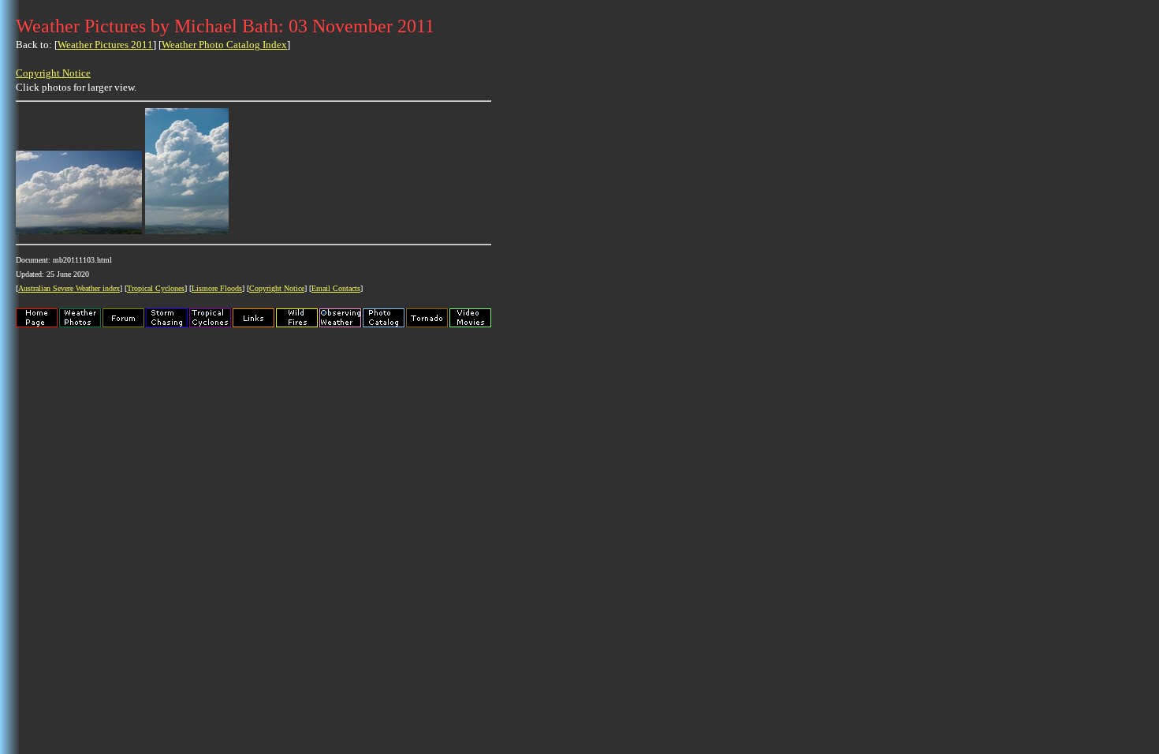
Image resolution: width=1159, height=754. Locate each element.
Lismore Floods (217, 288)
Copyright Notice (53, 73)
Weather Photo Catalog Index (224, 44)
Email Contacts (335, 288)
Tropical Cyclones (155, 288)
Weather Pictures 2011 (105, 44)
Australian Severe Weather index (69, 288)
